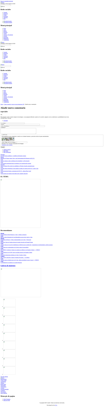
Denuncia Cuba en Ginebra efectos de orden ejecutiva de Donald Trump (17, 242)
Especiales (5, 37)
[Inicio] (2, 2)
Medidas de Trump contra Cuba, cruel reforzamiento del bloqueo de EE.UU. (18, 158)
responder (5, 120)
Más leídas (5, 150)
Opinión (5, 36)
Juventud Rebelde (5, 389)
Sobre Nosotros (6, 399)
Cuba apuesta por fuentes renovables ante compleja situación (14, 173)
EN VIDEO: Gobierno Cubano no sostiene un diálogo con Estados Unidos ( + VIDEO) (20, 250)
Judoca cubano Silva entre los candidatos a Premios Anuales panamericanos (17, 166)
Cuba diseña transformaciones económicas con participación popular (16, 163)
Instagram (5, 13)
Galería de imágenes (8, 266)
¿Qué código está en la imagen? (9, 142)
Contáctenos (6, 39)
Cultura (5, 33)
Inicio (4, 28)
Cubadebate (3, 381)
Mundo (5, 31)
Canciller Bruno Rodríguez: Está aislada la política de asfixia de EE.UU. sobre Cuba (19, 168)
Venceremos (3, 391)
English (10, 21)
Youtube (5, 12)
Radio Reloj (3, 384)
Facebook (5, 16)
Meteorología (4, 379)
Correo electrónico (5, 126)
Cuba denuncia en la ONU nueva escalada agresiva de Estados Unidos (16, 252)
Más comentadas (7, 152)
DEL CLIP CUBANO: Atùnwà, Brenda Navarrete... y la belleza (15, 257)
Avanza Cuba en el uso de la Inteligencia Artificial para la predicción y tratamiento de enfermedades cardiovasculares (27, 244)
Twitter (5, 15)
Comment (3, 127)
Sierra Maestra (4, 393)
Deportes (5, 32)
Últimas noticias (7, 149)
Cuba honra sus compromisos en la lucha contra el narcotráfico (15, 247)
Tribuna (2, 383)
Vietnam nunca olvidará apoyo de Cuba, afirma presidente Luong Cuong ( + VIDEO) (20, 260)
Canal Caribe (3, 380)
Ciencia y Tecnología (8, 34)
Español (10, 22)
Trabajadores (3, 386)
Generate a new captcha (7, 144)
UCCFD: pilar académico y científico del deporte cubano (13, 155)
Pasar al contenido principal (7, 1)
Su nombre (3, 123)
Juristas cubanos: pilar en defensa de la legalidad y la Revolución (15, 161)
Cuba (4, 29)
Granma (2, 388)
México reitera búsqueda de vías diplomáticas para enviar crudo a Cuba (16, 237)
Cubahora (3, 390)
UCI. (56, 405)
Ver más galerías (4, 376)
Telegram (5, 17)
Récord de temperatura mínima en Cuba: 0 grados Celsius (13, 255)
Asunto (2, 124)
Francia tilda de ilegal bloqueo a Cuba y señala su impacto (13, 234)
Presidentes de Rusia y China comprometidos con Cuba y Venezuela (16, 239)
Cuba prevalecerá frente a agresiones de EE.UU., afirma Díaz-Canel (16, 171)
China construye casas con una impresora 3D (14, 104)
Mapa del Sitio (6, 400)
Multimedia (5, 38)
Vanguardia (3, 385)
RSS (4, 18)
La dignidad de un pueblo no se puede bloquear (11, 262)
